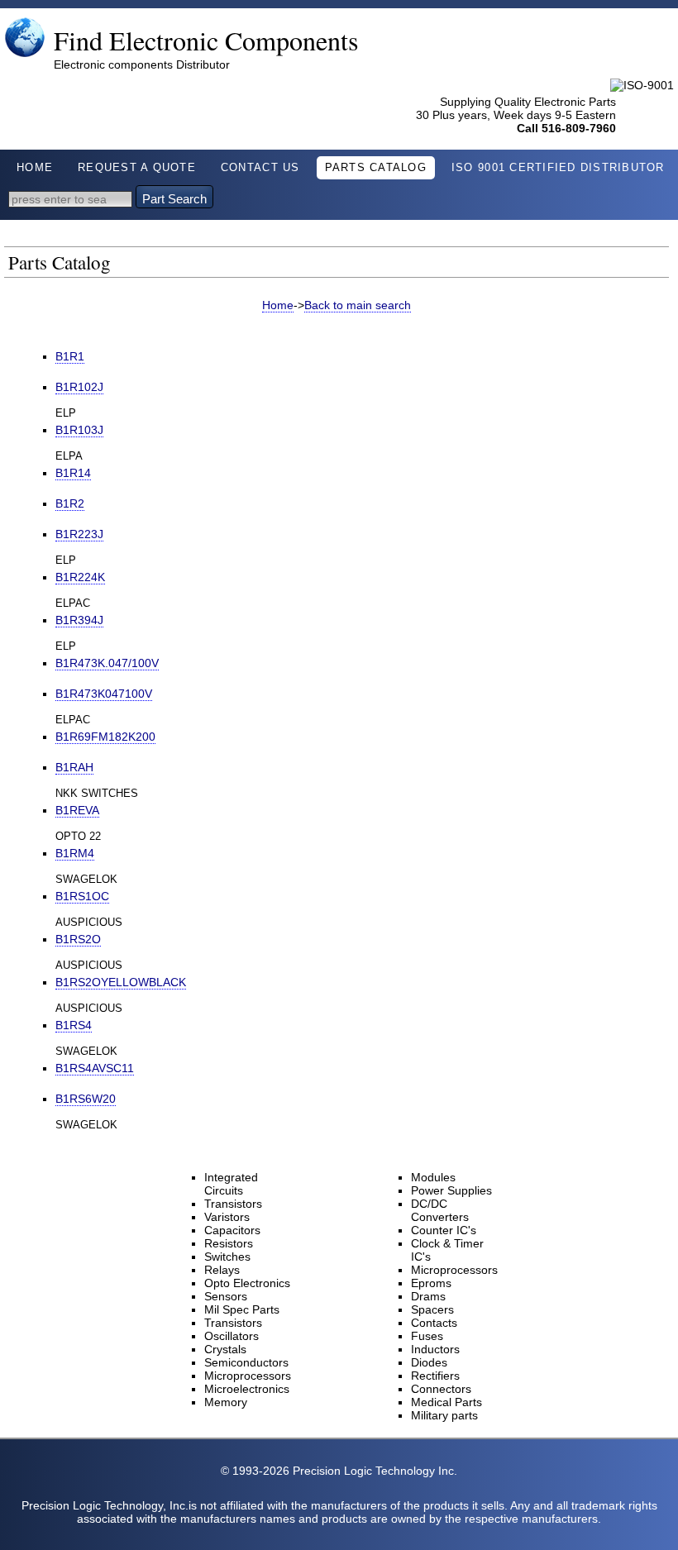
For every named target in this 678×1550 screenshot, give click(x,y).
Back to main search (357, 305)
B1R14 (73, 472)
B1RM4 (74, 853)
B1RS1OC (82, 896)
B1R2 (69, 503)
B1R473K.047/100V (107, 663)
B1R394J (79, 620)
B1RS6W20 (85, 1098)
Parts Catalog (376, 168)
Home (35, 168)
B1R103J (79, 429)
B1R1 (69, 356)
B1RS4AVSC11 (94, 1068)
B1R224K (80, 577)
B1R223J (79, 534)
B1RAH (74, 767)
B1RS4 (73, 1025)
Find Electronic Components (206, 40)
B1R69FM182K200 (105, 736)
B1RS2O (78, 939)
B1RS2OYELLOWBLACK (120, 982)
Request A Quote (137, 168)
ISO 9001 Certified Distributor (558, 168)
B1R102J (79, 386)
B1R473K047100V (103, 693)
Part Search (174, 199)
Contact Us (260, 168)
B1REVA (77, 810)
